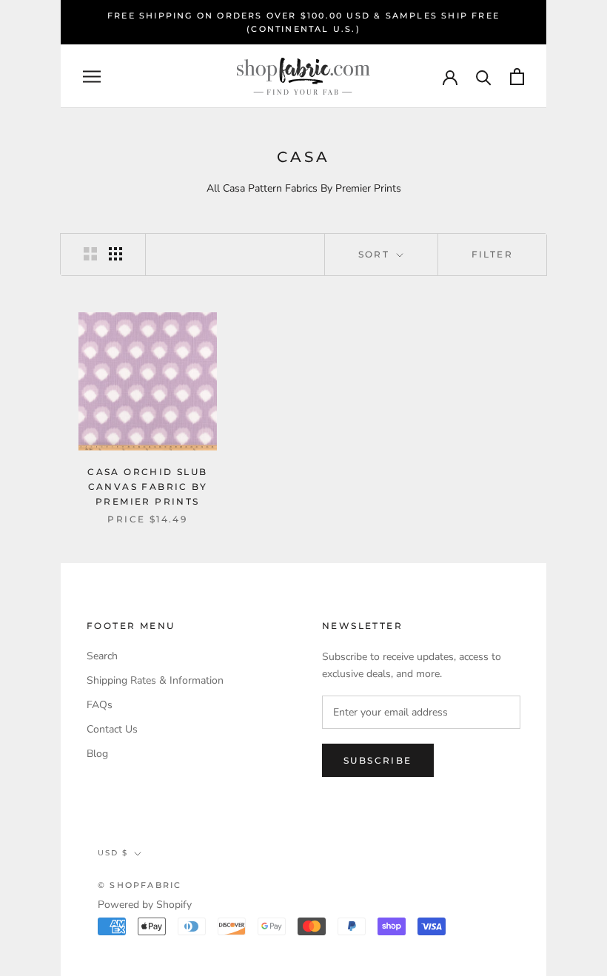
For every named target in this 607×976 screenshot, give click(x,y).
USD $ (113, 853)
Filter (492, 254)
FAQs (100, 705)
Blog (97, 754)
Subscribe (377, 760)
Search (102, 656)
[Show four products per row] (115, 253)
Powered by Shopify (145, 905)
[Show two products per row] (90, 253)
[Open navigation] (92, 76)
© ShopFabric (139, 885)
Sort (376, 254)
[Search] (484, 76)
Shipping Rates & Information (155, 680)
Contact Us (112, 729)
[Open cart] (517, 76)
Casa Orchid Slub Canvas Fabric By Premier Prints (147, 486)
